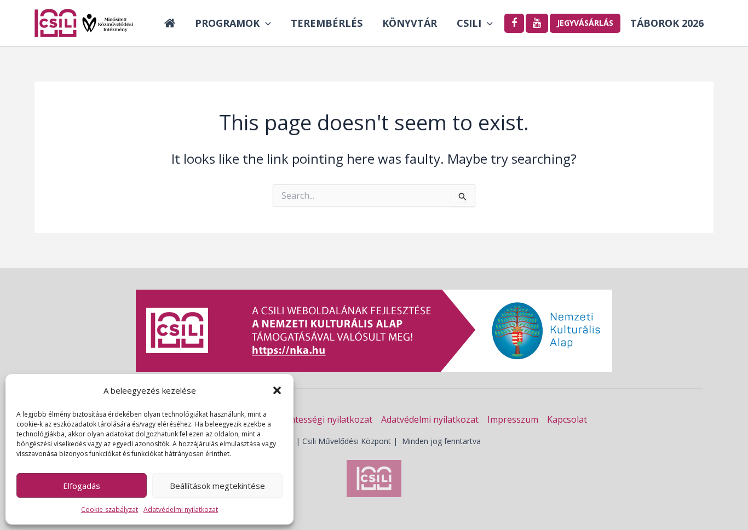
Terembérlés (327, 23)
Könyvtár (409, 23)
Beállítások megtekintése (217, 485)
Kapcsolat (567, 419)
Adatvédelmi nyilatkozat (180, 509)
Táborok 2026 (667, 23)
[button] (277, 390)
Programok (227, 23)
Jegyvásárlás (585, 23)
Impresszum (512, 419)
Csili (469, 23)
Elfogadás (81, 485)
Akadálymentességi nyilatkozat (308, 419)
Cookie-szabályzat (109, 509)
